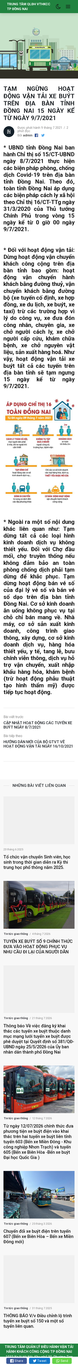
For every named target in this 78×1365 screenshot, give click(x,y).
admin (27, 135)
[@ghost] (43, 135)
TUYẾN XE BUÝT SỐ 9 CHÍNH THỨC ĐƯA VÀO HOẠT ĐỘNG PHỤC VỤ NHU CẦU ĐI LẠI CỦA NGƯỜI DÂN (38, 946)
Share (18, 1361)
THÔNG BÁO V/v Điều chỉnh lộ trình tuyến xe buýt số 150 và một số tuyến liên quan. (37, 1321)
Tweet (42, 1361)
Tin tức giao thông (16, 933)
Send (64, 1361)
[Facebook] (36, 135)
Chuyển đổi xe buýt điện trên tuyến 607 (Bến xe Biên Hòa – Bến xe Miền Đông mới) (38, 1236)
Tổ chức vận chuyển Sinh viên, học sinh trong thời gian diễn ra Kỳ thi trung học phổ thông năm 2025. (36, 862)
